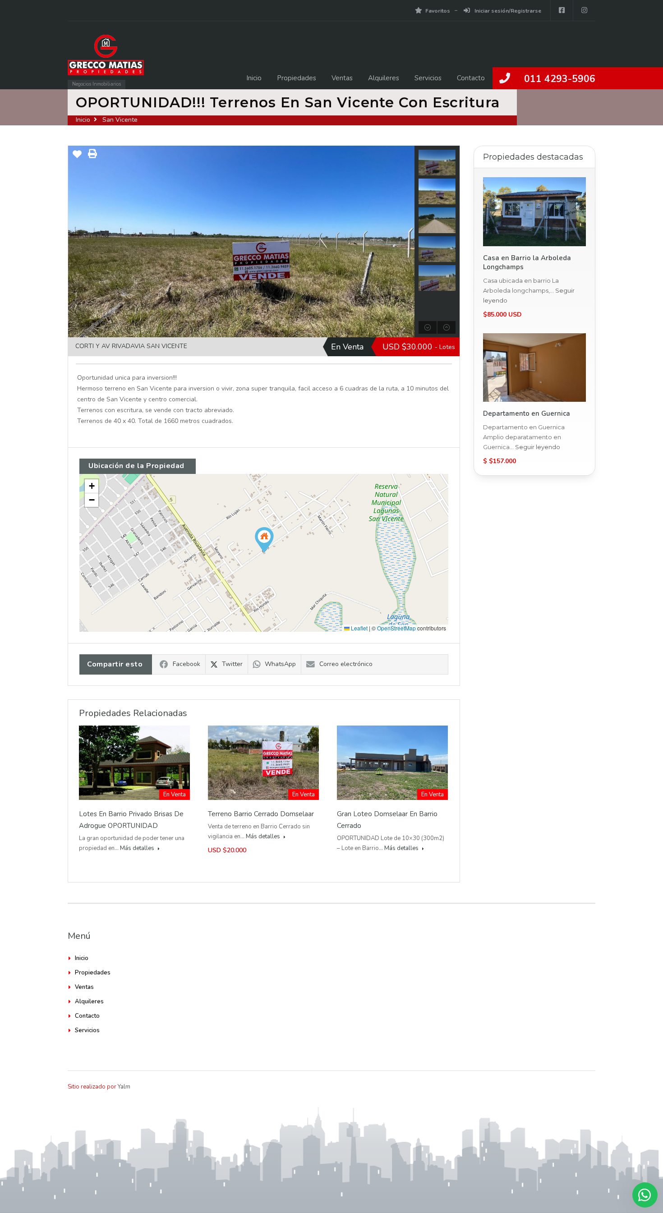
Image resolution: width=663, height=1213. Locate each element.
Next (406, 241)
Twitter (232, 664)
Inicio (254, 78)
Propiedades (296, 78)
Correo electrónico (346, 664)
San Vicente (120, 119)
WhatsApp (280, 664)
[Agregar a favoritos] (77, 157)
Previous (76, 241)
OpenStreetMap (396, 628)
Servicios (428, 78)
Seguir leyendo (537, 446)
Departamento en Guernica (526, 413)
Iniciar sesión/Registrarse (507, 10)
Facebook (186, 664)
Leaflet (359, 628)
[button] (264, 540)
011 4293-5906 (559, 79)
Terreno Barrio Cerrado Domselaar (261, 813)
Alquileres (383, 78)
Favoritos (437, 10)
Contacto (471, 78)
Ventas (342, 78)
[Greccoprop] (106, 59)
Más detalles (138, 848)
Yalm (124, 1087)
